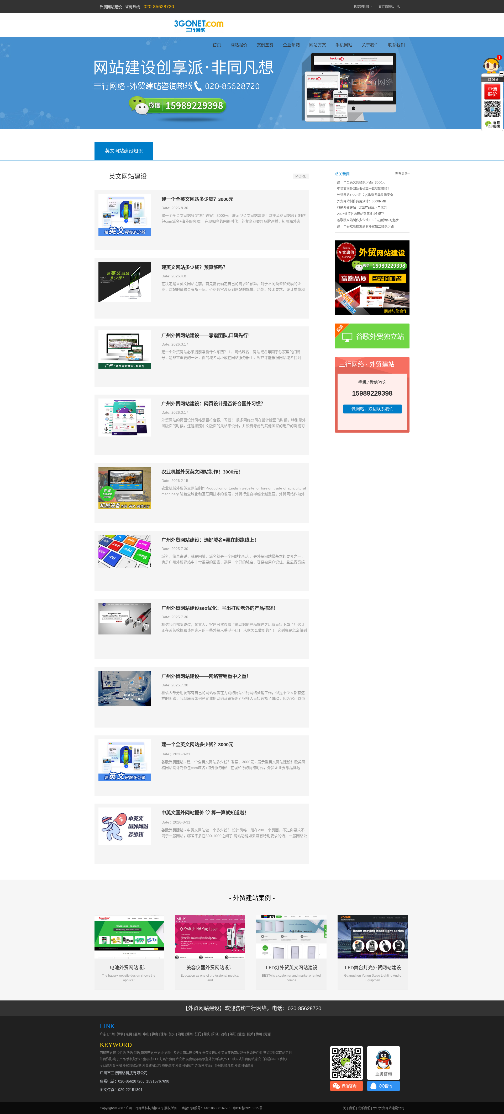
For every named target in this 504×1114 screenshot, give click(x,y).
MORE (300, 176)
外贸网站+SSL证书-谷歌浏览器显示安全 (365, 195)
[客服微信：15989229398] (492, 124)
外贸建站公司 (151, 1065)
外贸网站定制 (132, 1065)
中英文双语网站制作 (232, 1053)
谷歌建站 (168, 1065)
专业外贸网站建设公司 (388, 1108)
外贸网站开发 (224, 1065)
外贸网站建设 (243, 1065)
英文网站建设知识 (124, 151)
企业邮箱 (291, 45)
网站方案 (317, 45)
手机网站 (343, 45)
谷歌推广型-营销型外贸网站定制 (269, 1053)
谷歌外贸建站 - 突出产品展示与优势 (362, 207)
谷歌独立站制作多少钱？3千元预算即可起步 (368, 220)
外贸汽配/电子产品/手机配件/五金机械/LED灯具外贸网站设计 (142, 1059)
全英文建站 (210, 1053)
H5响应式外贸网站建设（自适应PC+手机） (258, 1059)
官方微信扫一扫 (390, 6)
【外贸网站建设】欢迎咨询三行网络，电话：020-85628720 (252, 1008)
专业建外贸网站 (111, 1065)
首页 (217, 45)
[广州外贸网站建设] (199, 26)
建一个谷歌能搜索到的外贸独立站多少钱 (365, 226)
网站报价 (238, 45)
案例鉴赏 (265, 45)
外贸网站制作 (184, 1065)
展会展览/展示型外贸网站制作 (206, 1059)
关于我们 (370, 45)
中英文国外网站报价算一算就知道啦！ (364, 189)
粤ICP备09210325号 (247, 1108)
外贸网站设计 (204, 1065)
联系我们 (396, 45)
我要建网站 (361, 6)
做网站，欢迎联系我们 (372, 409)
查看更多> (402, 173)
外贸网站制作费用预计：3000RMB (361, 201)
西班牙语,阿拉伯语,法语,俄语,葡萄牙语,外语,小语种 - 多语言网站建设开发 (151, 1053)
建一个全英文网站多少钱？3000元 (361, 182)
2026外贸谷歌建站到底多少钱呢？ (361, 214)
